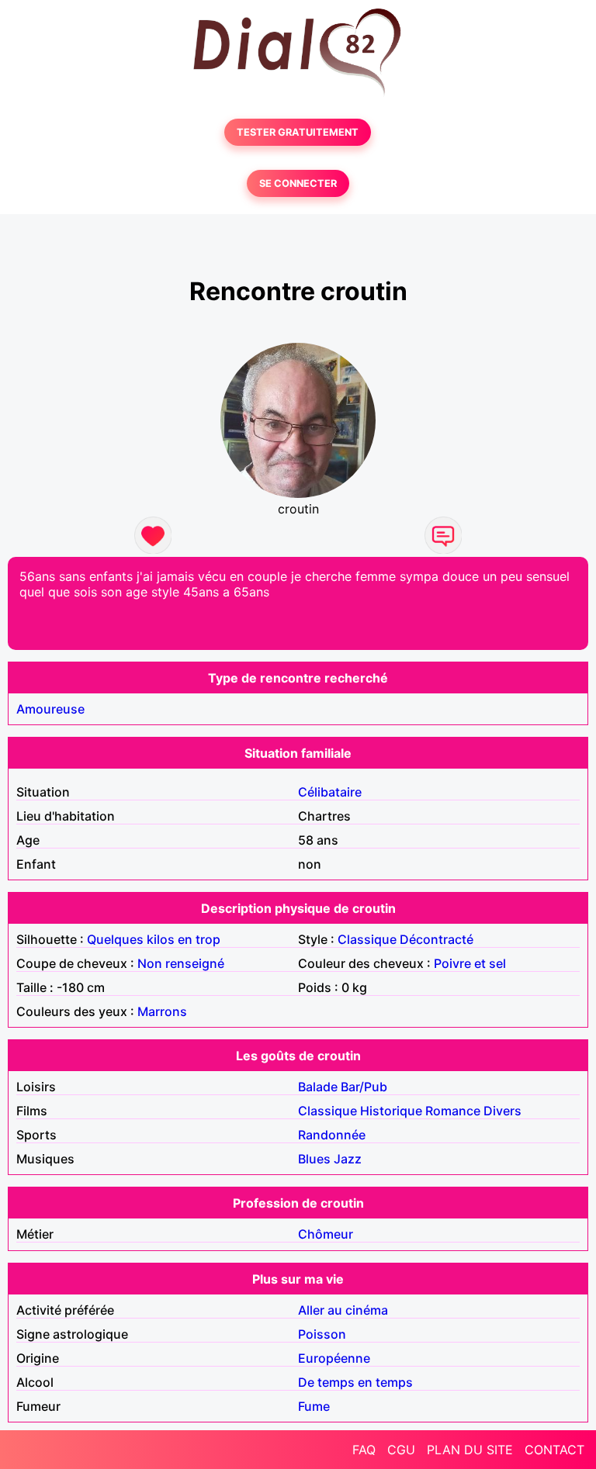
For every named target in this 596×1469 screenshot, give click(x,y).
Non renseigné (180, 963)
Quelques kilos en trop (153, 939)
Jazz (348, 1159)
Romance (452, 1110)
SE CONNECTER (298, 183)
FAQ (364, 1449)
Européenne (334, 1358)
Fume (314, 1406)
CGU (401, 1449)
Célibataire (330, 792)
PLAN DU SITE (470, 1449)
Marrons (162, 1011)
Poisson (322, 1334)
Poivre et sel (470, 963)
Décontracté (436, 939)
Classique (367, 939)
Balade (318, 1086)
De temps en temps (355, 1382)
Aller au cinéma (343, 1310)
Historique (391, 1110)
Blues (314, 1159)
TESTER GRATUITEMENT (298, 132)
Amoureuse (50, 709)
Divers (502, 1110)
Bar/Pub (364, 1086)
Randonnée (332, 1134)
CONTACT (554, 1449)
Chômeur (325, 1234)
